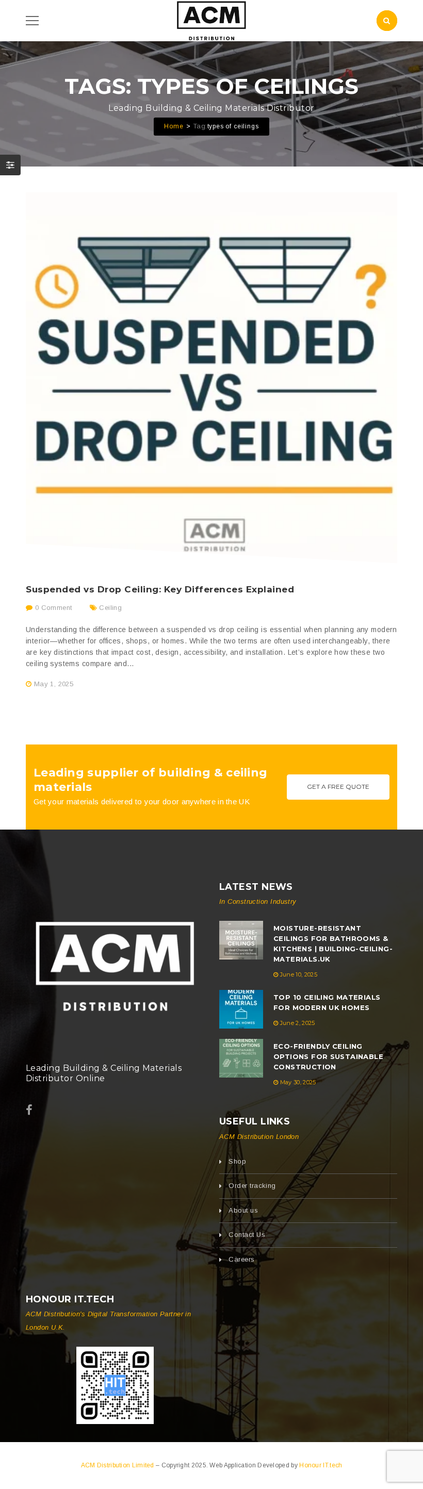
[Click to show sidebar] (10, 165)
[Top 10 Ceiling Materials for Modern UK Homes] (241, 1009)
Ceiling (110, 607)
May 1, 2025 (53, 684)
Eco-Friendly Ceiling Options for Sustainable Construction (328, 1056)
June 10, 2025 (298, 974)
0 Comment (52, 607)
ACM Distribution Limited (118, 1465)
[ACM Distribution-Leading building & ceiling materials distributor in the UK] (212, 19)
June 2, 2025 (297, 1023)
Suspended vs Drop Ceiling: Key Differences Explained (160, 589)
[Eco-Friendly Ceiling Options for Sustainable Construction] (241, 1058)
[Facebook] (29, 1110)
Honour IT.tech (320, 1465)
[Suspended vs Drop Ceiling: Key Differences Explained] (211, 378)
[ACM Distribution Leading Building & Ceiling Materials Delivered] (115, 962)
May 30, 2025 (298, 1082)
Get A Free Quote (338, 786)
